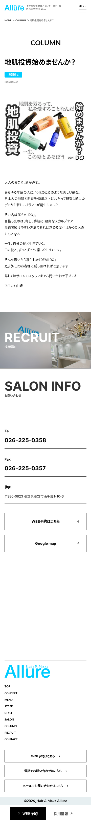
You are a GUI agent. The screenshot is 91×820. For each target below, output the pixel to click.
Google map (45, 543)
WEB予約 (30, 813)
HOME (8, 20)
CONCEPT (11, 693)
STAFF (9, 706)
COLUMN (20, 20)
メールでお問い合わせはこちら (43, 785)
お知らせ (13, 74)
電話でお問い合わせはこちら (43, 771)
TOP (7, 686)
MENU (9, 699)
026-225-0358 (25, 440)
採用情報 (61, 813)
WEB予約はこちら (46, 521)
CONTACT (11, 739)
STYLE (9, 712)
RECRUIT (10, 732)
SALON (9, 719)
